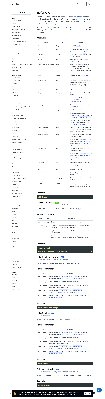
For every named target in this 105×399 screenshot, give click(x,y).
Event (13, 229)
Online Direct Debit (17, 116)
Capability (15, 209)
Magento (14, 277)
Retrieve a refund (45, 369)
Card (13, 211)
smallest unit (84, 75)
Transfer (14, 264)
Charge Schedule (17, 193)
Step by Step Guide (17, 53)
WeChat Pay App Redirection (20, 139)
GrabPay (14, 98)
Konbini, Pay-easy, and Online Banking (22, 107)
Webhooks (15, 190)
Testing (14, 184)
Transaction (15, 262)
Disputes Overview (17, 32)
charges (79, 17)
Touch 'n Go (15, 133)
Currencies (15, 62)
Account (14, 200)
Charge (14, 214)
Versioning (15, 187)
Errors (13, 161)
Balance (14, 203)
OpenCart (15, 280)
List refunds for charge (47, 257)
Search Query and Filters (19, 178)
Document (15, 223)
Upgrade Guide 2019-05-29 (19, 149)
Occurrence (15, 238)
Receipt (14, 241)
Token (13, 259)
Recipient (14, 244)
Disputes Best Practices (18, 29)
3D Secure (15, 59)
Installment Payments (18, 101)
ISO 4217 (72, 107)
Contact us (80, 4)
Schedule (14, 250)
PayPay (14, 121)
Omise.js (14, 167)
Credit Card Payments (18, 158)
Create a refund (44, 202)
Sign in (90, 4)
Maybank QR (15, 110)
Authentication (16, 155)
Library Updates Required (19, 41)
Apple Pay (16, 83)
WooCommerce (16, 289)
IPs (12, 164)
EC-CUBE (14, 274)
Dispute (14, 220)
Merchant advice (17, 67)
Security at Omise (17, 50)
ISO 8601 (72, 100)
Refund (14, 247)
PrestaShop (15, 283)
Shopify (14, 286)
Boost (13, 89)
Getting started (16, 20)
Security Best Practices (18, 47)
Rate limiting (15, 173)
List (13, 235)
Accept (87, 393)
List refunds (42, 313)
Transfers (14, 56)
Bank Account (16, 206)
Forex (13, 232)
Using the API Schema (18, 152)
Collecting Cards (16, 26)
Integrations (15, 38)
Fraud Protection (16, 35)
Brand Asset (15, 70)
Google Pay (15, 95)
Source (14, 256)
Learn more (73, 394)
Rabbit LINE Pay (16, 127)
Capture (14, 23)
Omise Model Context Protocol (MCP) (22, 65)
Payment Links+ (16, 196)
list (45, 263)
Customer (15, 217)
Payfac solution (85, 141)
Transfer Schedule (17, 267)
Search (14, 253)
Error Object (15, 226)
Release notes (16, 175)
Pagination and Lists (17, 170)
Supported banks (16, 181)
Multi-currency (16, 44)
